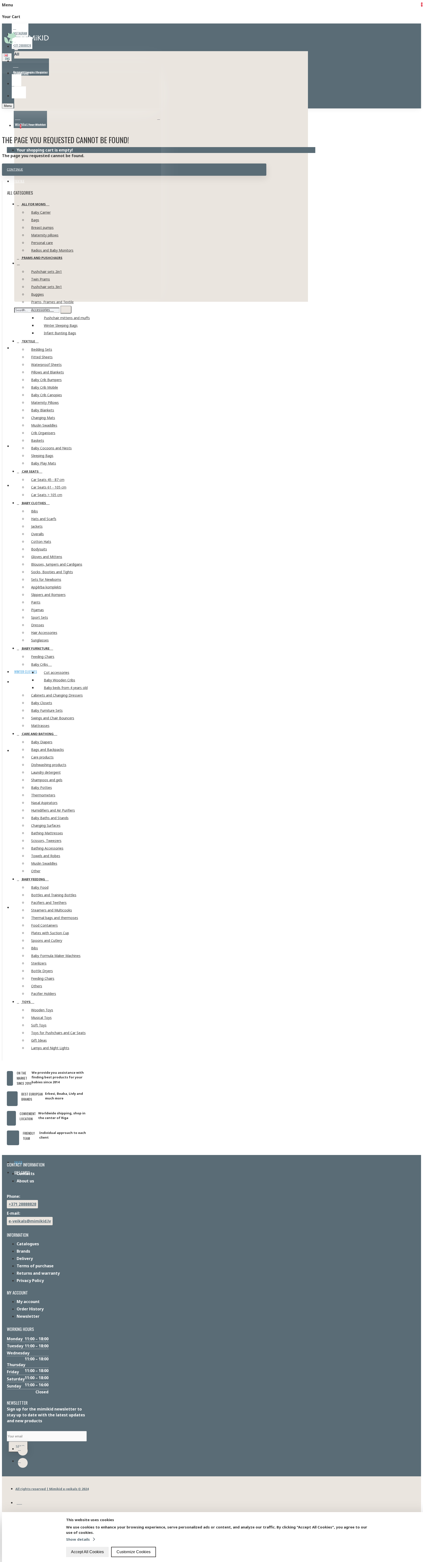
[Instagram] (23, 1463)
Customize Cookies (134, 1552)
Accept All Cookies (87, 1552)
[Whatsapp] (23, 1451)
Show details (78, 1539)
